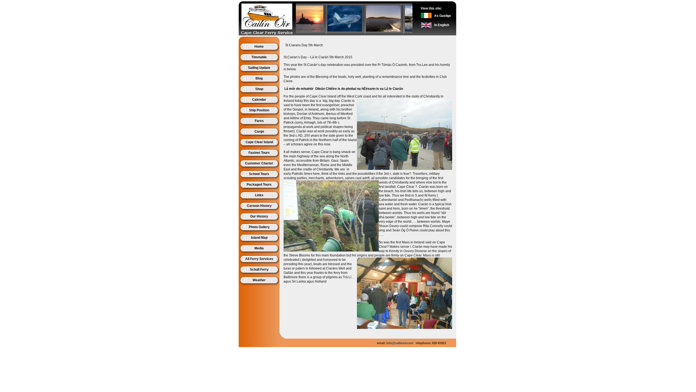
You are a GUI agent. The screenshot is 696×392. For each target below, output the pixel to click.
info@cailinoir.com (399, 343)
